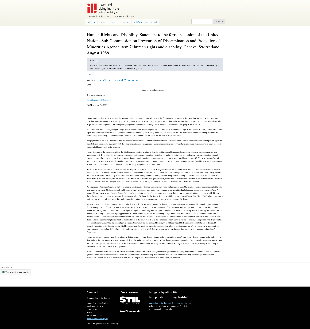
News (102, 22)
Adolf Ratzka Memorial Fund (145, 22)
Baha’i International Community (118, 80)
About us (91, 22)
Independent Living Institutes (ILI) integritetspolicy (168, 303)
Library (113, 22)
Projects (125, 22)
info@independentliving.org (97, 318)
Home (91, 60)
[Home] (102, 7)
